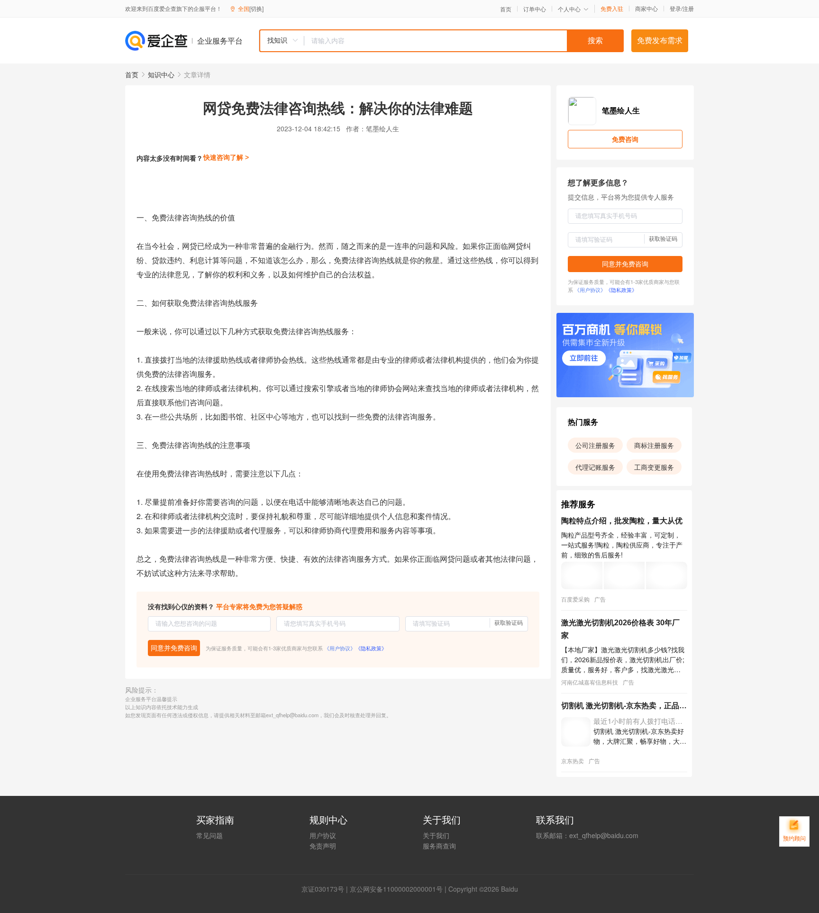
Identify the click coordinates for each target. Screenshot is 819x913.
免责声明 (322, 845)
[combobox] (441, 40)
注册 (688, 8)
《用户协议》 (339, 648)
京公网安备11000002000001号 (396, 889)
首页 (505, 9)
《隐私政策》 (371, 648)
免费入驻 (612, 8)
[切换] (256, 8)
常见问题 (209, 835)
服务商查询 (439, 845)
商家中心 (646, 8)
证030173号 (326, 889)
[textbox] (464, 40)
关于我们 (436, 835)
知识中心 (161, 74)
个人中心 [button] (569, 9)
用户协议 (322, 835)
